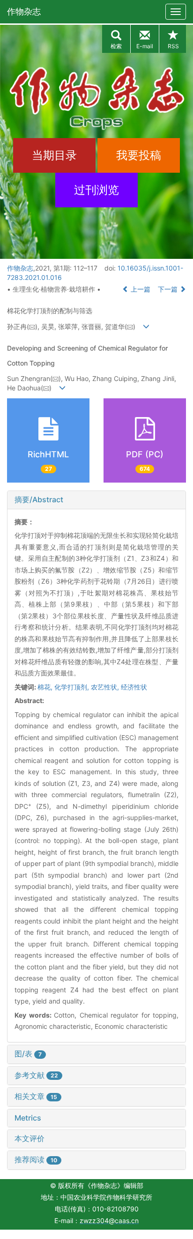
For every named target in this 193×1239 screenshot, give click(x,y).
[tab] (96, 500)
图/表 (28, 1053)
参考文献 (36, 1075)
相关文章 (36, 1096)
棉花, (45, 687)
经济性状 (134, 687)
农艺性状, (106, 687)
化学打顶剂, (72, 687)
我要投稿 (138, 155)
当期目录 (54, 155)
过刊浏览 (96, 190)
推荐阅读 (36, 1159)
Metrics (28, 1117)
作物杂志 (24, 11)
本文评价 (30, 1138)
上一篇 (139, 289)
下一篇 (168, 289)
